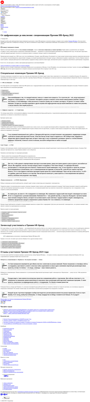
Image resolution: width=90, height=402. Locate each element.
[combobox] (6, 398)
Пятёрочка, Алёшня (56, 322)
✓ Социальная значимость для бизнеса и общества (12, 125)
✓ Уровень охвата (5, 213)
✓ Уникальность (4, 90)
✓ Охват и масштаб (5, 91)
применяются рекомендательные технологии (28, 391)
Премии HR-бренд (73, 41)
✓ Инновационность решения (7, 123)
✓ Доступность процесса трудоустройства (10, 221)
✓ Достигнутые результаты (7, 215)
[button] (2, 24)
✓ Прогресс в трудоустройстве (7, 219)
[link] (3, 21)
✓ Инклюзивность (5, 216)
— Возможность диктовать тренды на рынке (10, 244)
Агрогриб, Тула (27, 319)
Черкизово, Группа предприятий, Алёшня (27, 323)
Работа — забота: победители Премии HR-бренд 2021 (16, 313)
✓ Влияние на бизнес (5, 120)
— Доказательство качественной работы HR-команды (12, 243)
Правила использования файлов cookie (24, 7)
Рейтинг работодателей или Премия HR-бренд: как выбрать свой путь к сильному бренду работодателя (28, 310)
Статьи (5, 31)
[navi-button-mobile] (2, 29)
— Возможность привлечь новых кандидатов (10, 247)
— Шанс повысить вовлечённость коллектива (11, 246)
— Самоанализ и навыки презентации (9, 241)
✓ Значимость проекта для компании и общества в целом (13, 212)
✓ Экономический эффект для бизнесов (9, 93)
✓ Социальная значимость (7, 94)
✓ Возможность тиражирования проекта (9, 218)
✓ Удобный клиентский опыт (7, 122)
